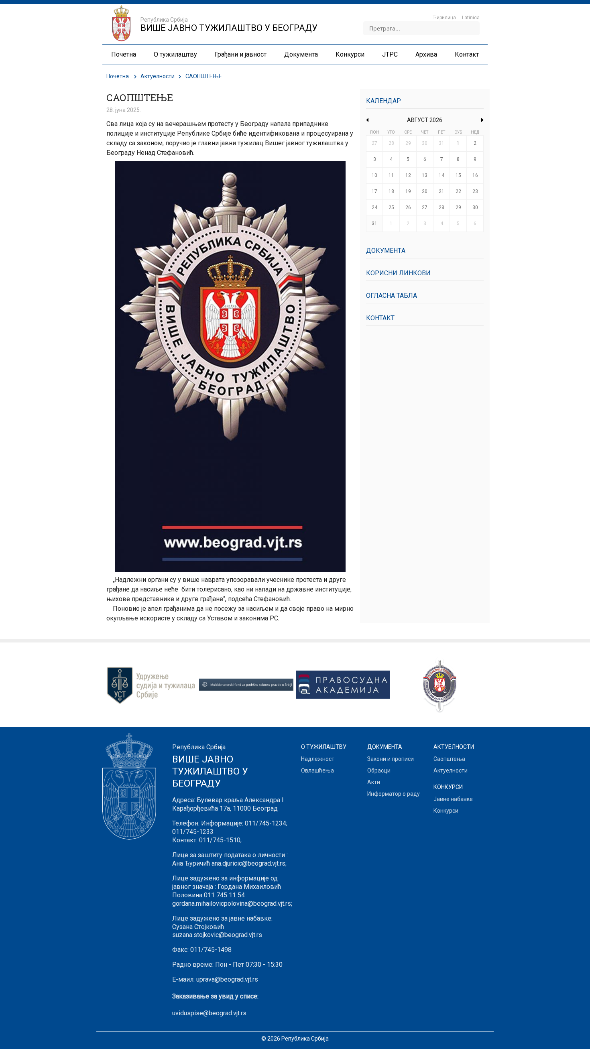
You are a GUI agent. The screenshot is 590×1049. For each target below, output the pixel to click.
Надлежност (317, 759)
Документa (385, 250)
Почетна (117, 76)
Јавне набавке (453, 799)
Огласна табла (391, 295)
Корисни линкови (398, 273)
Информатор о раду (393, 794)
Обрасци (379, 770)
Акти (373, 782)
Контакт (380, 318)
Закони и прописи (390, 759)
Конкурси (445, 810)
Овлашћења (317, 770)
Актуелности (157, 76)
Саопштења (449, 759)
